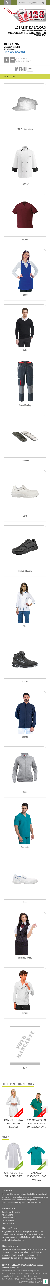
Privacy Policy (8, 1220)
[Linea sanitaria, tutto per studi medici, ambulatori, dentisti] (25, 215)
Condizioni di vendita (11, 1212)
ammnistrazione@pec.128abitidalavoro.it (20, 1276)
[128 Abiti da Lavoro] (25, 15)
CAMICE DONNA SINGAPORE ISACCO (13, 1123)
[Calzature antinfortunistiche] (25, 547)
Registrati (33, 2)
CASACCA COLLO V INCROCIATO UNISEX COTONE (36, 1123)
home (6, 76)
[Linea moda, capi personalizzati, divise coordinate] (25, 105)
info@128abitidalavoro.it (15, 51)
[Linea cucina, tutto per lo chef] (25, 160)
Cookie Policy (8, 1223)
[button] (43, 2)
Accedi (22, 2)
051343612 (11, 49)
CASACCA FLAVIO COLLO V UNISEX (36, 1176)
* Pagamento (7, 1215)
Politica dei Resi (9, 1217)
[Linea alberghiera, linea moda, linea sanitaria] (25, 270)
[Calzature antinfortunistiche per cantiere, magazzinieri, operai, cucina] (25, 491)
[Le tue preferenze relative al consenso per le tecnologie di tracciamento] (45, 1281)
